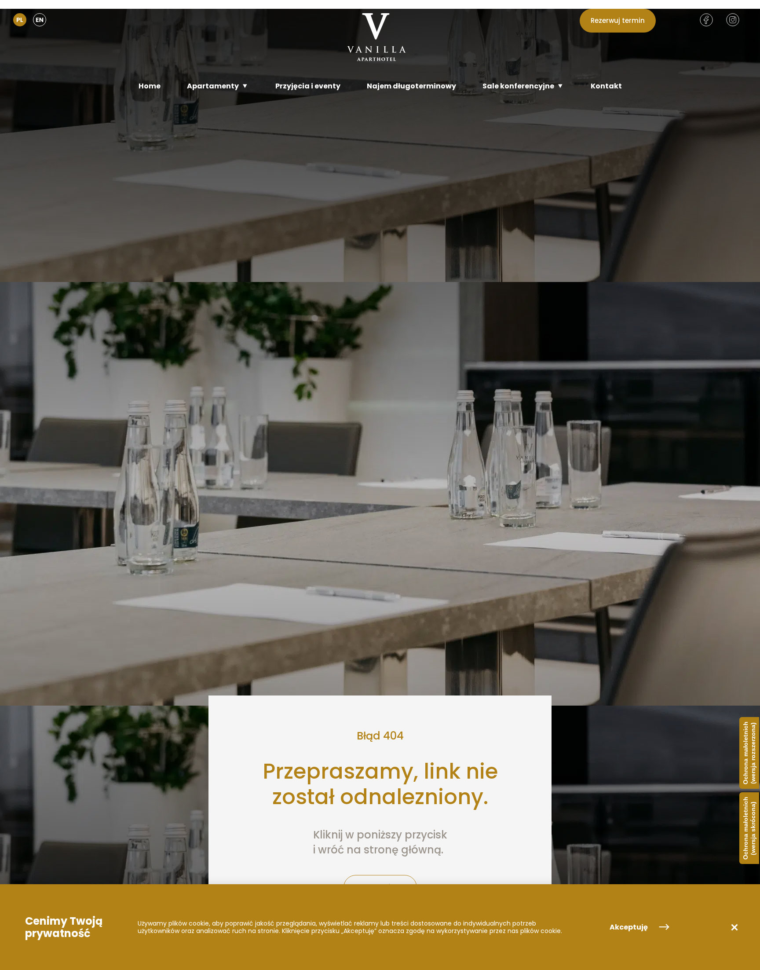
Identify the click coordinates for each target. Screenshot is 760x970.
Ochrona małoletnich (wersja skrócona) (749, 828)
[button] (734, 927)
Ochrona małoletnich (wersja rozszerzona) (749, 752)
